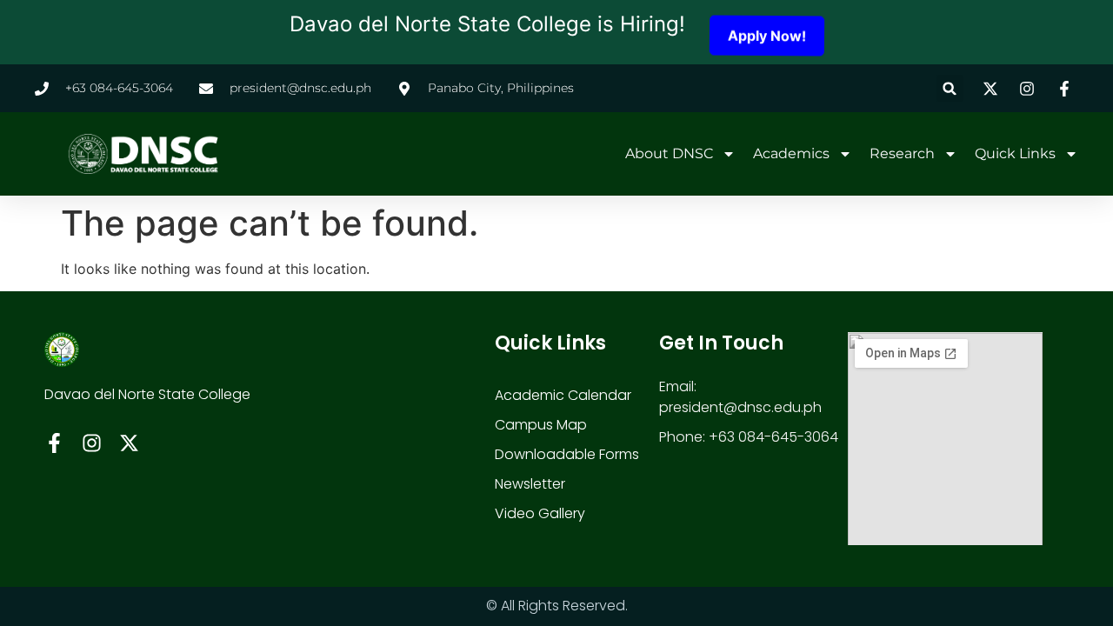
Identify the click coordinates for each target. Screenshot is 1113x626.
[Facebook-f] (54, 443)
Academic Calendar (563, 395)
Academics (791, 153)
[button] (949, 88)
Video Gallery (540, 513)
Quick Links (1015, 153)
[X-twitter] (129, 443)
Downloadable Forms (567, 454)
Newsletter (530, 484)
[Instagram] (92, 443)
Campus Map (541, 425)
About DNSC (669, 153)
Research (902, 153)
